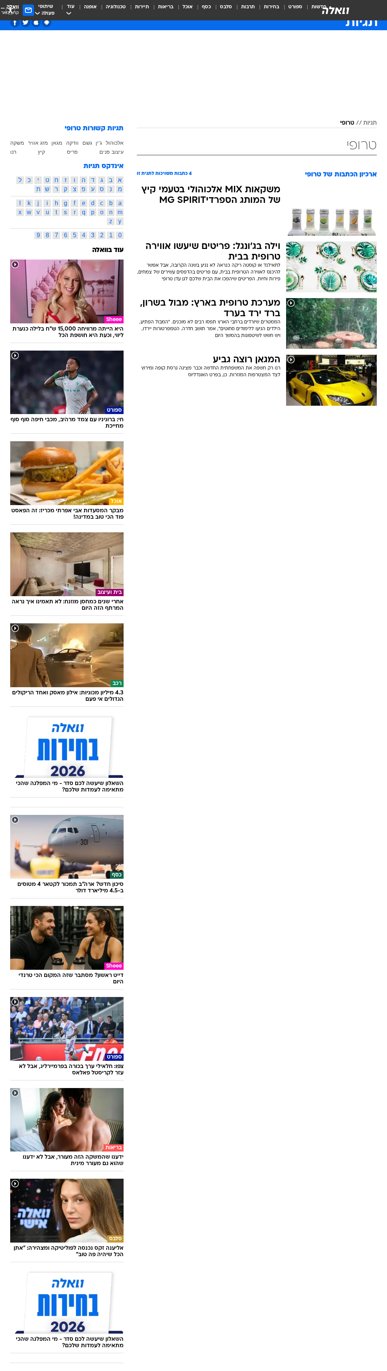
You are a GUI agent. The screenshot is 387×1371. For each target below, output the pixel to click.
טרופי (347, 123)
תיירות (142, 7)
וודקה (72, 143)
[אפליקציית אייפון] (36, 22)
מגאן (56, 143)
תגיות (370, 123)
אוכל (188, 7)
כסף (206, 7)
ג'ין (99, 143)
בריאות (165, 7)
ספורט (295, 7)
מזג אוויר (38, 143)
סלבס (226, 7)
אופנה (90, 7)
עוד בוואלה (108, 250)
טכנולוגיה (116, 7)
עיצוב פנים (111, 152)
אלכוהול (115, 143)
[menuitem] (290, 10)
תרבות (248, 7)
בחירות (271, 7)
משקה (17, 143)
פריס (72, 152)
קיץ (41, 152)
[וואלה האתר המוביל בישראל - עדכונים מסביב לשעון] (335, 10)
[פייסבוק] (15, 22)
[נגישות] (10, 10)
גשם (87, 143)
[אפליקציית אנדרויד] (46, 22)
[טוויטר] (25, 22)
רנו (13, 152)
